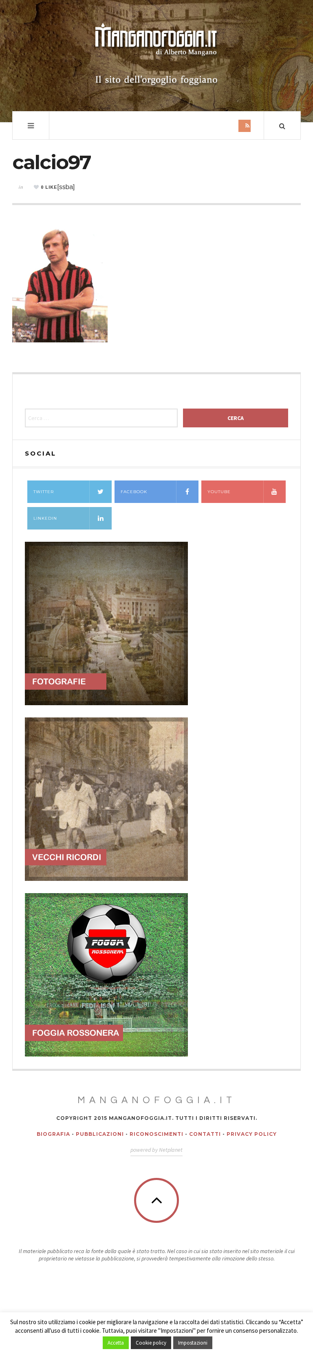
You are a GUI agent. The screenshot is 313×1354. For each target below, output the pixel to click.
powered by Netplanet (156, 1149)
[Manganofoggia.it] (156, 54)
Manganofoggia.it (156, 1100)
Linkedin (45, 518)
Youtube (219, 491)
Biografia (53, 1134)
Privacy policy (252, 1134)
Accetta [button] (116, 1342)
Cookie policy (151, 1342)
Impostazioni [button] (192, 1342)
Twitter (43, 491)
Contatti (205, 1134)
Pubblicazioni (100, 1134)
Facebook (134, 491)
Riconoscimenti (156, 1134)
